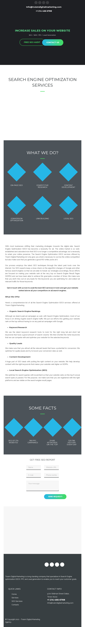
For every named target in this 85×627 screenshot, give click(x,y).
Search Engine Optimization (42, 79)
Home (14, 594)
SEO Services (17, 601)
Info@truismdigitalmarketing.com (60, 603)
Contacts (15, 605)
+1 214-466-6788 (56, 600)
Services (15, 598)
